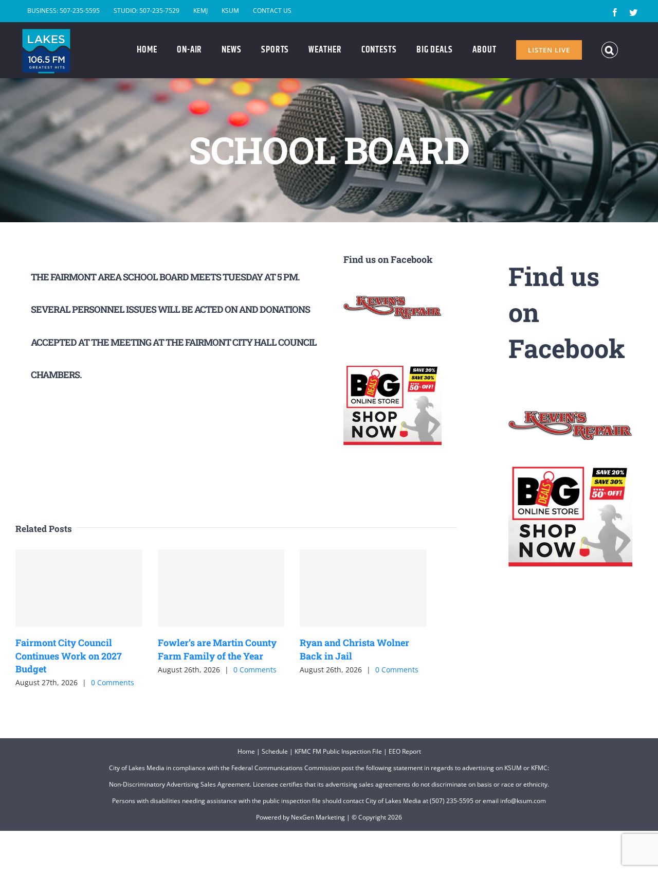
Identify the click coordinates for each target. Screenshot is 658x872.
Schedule (275, 751)
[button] (609, 50)
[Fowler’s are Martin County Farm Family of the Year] (221, 588)
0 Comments (112, 682)
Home (246, 751)
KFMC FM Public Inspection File (338, 751)
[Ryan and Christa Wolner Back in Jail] (363, 588)
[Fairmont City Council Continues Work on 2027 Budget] (78, 588)
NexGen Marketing (318, 817)
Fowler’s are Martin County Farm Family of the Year (217, 649)
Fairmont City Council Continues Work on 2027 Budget (68, 655)
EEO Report (405, 751)
